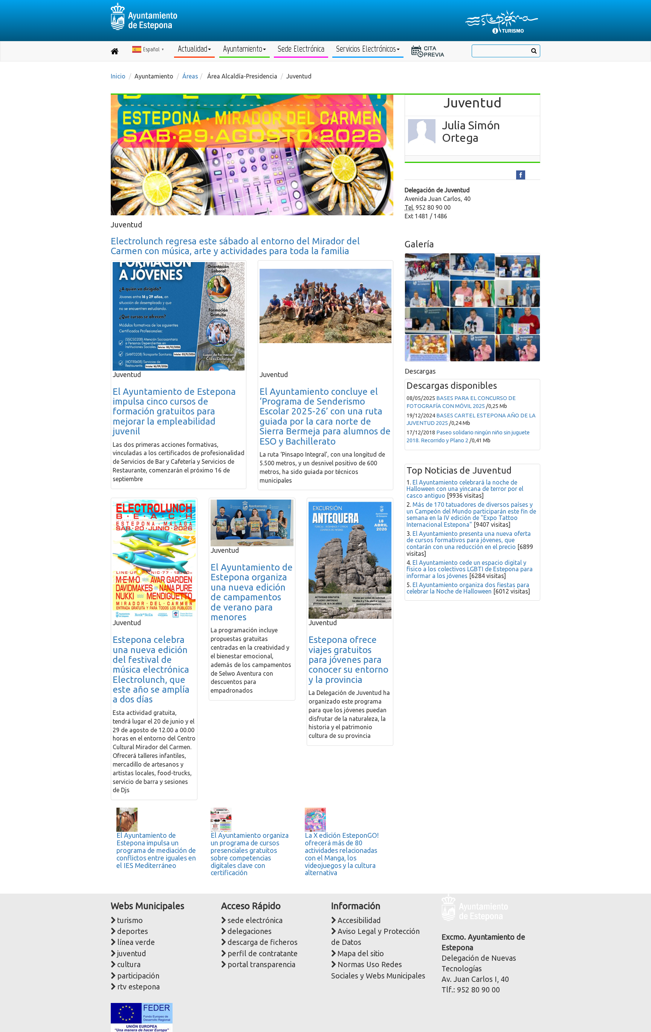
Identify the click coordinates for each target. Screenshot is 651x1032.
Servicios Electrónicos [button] (366, 49)
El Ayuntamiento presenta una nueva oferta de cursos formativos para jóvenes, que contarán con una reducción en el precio (468, 540)
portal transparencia (261, 964)
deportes (132, 931)
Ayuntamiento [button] (242, 49)
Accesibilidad (359, 920)
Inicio (118, 76)
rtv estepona (138, 987)
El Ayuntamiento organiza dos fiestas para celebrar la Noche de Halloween (467, 588)
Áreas (190, 76)
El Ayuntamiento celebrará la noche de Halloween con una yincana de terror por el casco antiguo (464, 489)
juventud (131, 953)
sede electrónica (255, 920)
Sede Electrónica (301, 49)
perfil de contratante (263, 953)
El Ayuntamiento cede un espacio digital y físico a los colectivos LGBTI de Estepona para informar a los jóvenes (469, 569)
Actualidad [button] (192, 49)
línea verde (136, 942)
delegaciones (250, 931)
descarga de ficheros (263, 942)
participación (138, 976)
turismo (130, 920)
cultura (129, 964)
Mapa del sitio (361, 953)
